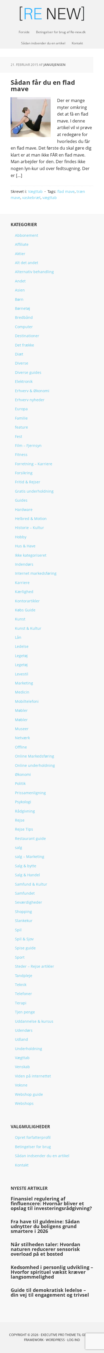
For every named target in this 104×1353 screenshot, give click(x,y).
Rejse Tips (24, 829)
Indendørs (24, 564)
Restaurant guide (30, 838)
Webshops (24, 1103)
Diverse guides (28, 372)
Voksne (21, 1085)
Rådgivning (25, 811)
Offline (21, 747)
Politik (20, 783)
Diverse (21, 363)
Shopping (23, 911)
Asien (20, 290)
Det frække (24, 345)
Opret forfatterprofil (33, 1137)
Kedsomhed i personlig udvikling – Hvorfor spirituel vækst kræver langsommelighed (52, 1272)
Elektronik (24, 381)
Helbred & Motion (31, 518)
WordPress (55, 1340)
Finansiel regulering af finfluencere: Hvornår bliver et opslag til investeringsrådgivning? (51, 1203)
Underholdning (28, 1048)
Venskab (22, 1066)
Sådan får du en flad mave (43, 85)
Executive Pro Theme (58, 1335)
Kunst (20, 618)
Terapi (20, 1002)
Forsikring (24, 472)
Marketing (24, 683)
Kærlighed (24, 591)
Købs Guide (25, 609)
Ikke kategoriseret (30, 555)
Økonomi (23, 774)
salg (18, 847)
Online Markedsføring (34, 756)
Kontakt (22, 1165)
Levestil (21, 673)
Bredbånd (24, 317)
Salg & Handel (27, 874)
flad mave (66, 191)
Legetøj (21, 655)
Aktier (20, 253)
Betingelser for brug (33, 1146)
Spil (18, 929)
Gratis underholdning (34, 491)
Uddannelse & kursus (34, 1021)
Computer (24, 326)
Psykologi (23, 801)
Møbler (21, 710)
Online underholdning (35, 765)
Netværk (22, 737)
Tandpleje (23, 975)
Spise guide (25, 947)
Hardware (24, 509)
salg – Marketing (29, 856)
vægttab (49, 197)
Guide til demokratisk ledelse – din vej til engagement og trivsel (50, 1292)
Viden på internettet (33, 1076)
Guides (21, 500)
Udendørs (24, 1030)
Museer (22, 728)
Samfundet (25, 893)
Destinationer (27, 335)
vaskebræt (31, 197)
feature (21, 427)
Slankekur (24, 920)
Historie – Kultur (29, 527)
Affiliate (22, 244)
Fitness (21, 454)
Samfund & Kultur (31, 884)
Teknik (20, 984)
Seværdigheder (28, 902)
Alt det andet (26, 262)
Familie (21, 418)
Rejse (20, 820)
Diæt (19, 354)
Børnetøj (22, 308)
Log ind (73, 1340)
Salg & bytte (25, 865)
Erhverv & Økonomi (32, 390)
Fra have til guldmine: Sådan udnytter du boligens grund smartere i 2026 (45, 1226)
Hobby (20, 536)
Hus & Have (25, 545)
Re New (52, 13)
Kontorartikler (27, 600)
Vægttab (35, 191)
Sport (20, 957)
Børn (19, 299)
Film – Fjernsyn (28, 445)
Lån (18, 637)
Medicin (22, 692)
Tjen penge (25, 1011)
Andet (20, 281)
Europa (21, 408)
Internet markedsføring (36, 573)
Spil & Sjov (24, 938)
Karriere (22, 582)
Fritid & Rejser (27, 481)
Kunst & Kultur (28, 628)
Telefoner (23, 993)
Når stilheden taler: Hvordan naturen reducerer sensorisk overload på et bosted (45, 1249)
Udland (21, 1039)
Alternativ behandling (34, 271)
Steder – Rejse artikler (34, 966)
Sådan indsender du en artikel (42, 1155)
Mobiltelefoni (27, 701)
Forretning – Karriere (33, 463)
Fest (18, 436)
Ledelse (22, 646)
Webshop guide (29, 1094)
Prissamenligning (30, 792)
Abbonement (26, 235)
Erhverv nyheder (30, 399)
